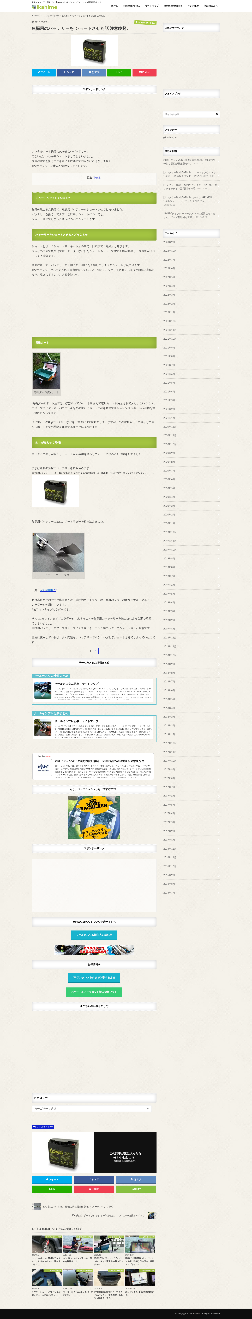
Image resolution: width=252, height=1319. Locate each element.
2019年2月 (169, 620)
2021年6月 (169, 374)
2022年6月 (169, 268)
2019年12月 (169, 532)
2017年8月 (169, 778)
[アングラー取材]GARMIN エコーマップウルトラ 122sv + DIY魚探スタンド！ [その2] (189, 174)
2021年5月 (169, 383)
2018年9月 (169, 664)
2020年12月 (169, 426)
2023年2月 (169, 242)
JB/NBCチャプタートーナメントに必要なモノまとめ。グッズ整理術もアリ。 (189, 215)
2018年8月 (169, 673)
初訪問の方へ (211, 6)
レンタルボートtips (44, 1127)
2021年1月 (169, 418)
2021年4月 (169, 391)
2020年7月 (169, 470)
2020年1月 (169, 523)
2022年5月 (169, 277)
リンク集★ (193, 6)
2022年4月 (169, 286)
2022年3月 (169, 295)
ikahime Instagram (173, 6)
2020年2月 (169, 514)
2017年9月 (169, 769)
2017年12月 (169, 743)
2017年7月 (169, 787)
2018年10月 (169, 655)
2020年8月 (169, 462)
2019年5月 (169, 594)
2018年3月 (169, 717)
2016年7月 (169, 892)
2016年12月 (169, 849)
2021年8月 (169, 356)
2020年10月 (169, 444)
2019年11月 (169, 541)
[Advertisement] (94, 120)
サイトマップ (152, 6)
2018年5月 (169, 699)
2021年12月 (169, 321)
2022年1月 (169, 312)
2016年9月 (169, 875)
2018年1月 (169, 734)
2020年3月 (169, 506)
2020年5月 (169, 488)
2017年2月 (169, 831)
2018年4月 (169, 708)
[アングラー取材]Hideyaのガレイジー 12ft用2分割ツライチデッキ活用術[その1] (190, 187)
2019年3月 (169, 611)
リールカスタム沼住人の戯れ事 (94, 935)
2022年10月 (169, 251)
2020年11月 (169, 435)
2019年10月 (169, 550)
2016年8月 (169, 884)
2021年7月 (169, 365)
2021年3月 (169, 400)
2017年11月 (169, 752)
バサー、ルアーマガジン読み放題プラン (94, 992)
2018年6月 (169, 690)
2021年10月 (169, 339)
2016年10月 (169, 866)
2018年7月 (169, 681)
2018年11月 (169, 646)
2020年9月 (169, 453)
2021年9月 (169, 347)
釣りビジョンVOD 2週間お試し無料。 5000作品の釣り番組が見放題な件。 (189, 162)
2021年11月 (169, 330)
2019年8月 (169, 567)
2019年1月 (169, 629)
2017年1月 (169, 840)
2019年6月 (169, 585)
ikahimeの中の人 (131, 6)
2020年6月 (169, 479)
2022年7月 (169, 259)
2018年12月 (169, 637)
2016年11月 (169, 857)
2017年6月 (169, 796)
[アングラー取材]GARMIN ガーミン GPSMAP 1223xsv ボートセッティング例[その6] (187, 201)
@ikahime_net (170, 137)
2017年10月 (169, 761)
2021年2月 (169, 409)
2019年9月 (169, 558)
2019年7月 (169, 576)
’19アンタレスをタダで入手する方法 (94, 977)
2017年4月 (169, 813)
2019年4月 (169, 602)
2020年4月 (169, 497)
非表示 (97, 178)
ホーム (114, 6)
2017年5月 (169, 805)
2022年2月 (169, 303)
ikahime (196, 1314)
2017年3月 (169, 822)
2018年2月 (169, 725)
